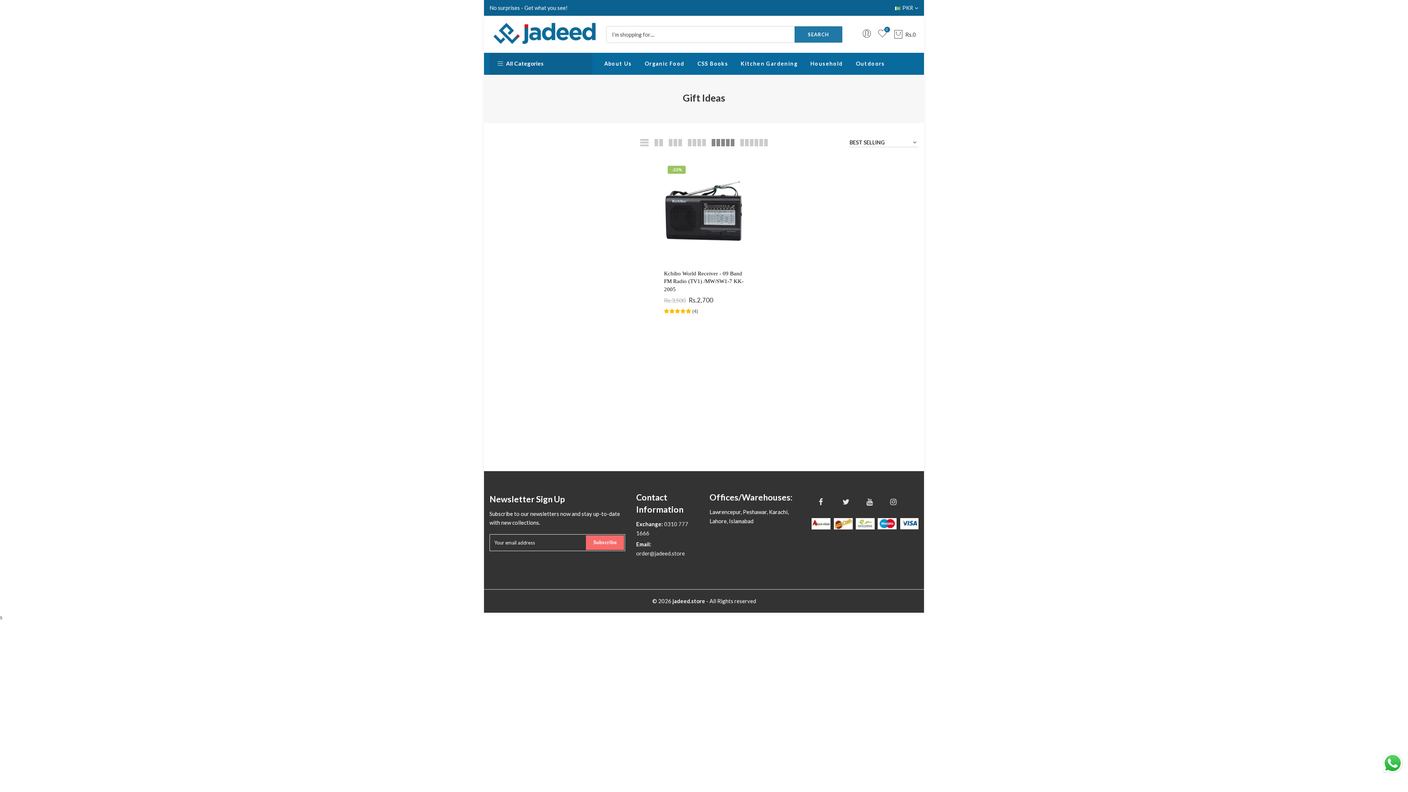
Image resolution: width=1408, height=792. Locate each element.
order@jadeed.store (660, 553)
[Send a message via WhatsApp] (1392, 763)
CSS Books (712, 63)
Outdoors (870, 63)
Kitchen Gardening (769, 63)
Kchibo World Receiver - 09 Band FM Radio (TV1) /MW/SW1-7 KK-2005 (704, 281)
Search (818, 34)
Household (826, 63)
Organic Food (665, 63)
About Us (618, 63)
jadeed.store (688, 601)
